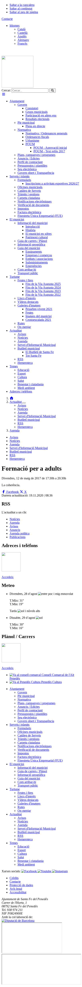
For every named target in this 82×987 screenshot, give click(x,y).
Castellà (22, 32)
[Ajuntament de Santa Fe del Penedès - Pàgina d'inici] (17, 86)
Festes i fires (25, 792)
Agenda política (19, 533)
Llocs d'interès (27, 796)
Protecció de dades (21, 885)
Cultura (22, 853)
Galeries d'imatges (29, 803)
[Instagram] (60, 871)
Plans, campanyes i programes (36, 703)
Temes (14, 843)
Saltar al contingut (21, 8)
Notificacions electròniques (35, 746)
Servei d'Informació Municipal (37, 416)
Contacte (7, 19)
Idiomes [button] (15, 25)
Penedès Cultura (51, 682)
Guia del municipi (29, 778)
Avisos (22, 405)
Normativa (24, 699)
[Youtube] (45, 871)
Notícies (23, 409)
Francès (22, 43)
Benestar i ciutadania (31, 861)
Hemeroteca (25, 427)
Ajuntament (17, 688)
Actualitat (16, 401)
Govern (22, 692)
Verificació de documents (33, 749)
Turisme (15, 789)
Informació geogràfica (31, 774)
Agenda (22, 412)
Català (21, 29)
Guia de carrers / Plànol (32, 771)
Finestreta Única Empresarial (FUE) (40, 760)
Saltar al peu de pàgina (24, 12)
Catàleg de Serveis (29, 735)
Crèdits (14, 878)
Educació (23, 846)
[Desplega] (24, 402)
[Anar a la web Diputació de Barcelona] (18, 920)
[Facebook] (29, 871)
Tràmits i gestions (28, 739)
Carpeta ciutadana (29, 742)
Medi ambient (26, 864)
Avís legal (16, 888)
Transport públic (28, 785)
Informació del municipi (33, 767)
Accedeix (8, 577)
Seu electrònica (27, 717)
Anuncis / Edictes (29, 706)
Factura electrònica (29, 757)
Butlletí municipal (29, 419)
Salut (21, 857)
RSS (20, 423)
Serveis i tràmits (19, 724)
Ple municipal (26, 696)
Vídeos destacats (28, 800)
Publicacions (17, 537)
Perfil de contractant (30, 710)
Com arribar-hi (27, 782)
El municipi (17, 764)
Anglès (22, 36)
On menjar (24, 810)
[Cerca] (52, 90)
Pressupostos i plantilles (32, 714)
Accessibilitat (18, 892)
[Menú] (4, 94)
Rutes (21, 807)
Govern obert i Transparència (36, 721)
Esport (22, 850)
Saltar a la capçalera (22, 5)
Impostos (23, 753)
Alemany (23, 40)
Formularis (24, 728)
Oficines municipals (30, 731)
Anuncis (15, 530)
